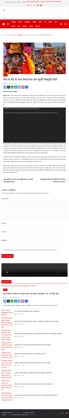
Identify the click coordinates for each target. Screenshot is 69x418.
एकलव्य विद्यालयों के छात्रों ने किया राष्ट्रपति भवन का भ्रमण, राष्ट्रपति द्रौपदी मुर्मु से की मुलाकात (36, 395)
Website (4, 240)
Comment (5, 199)
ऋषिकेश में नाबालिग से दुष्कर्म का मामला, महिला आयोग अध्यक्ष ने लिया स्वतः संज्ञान (32, 363)
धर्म (45, 22)
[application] (34, 125)
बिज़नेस (50, 22)
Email (3, 232)
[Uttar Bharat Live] (3, 24)
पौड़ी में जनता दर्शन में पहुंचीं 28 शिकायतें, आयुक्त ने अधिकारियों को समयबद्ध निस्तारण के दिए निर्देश (36, 321)
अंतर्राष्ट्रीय (27, 22)
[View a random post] (65, 24)
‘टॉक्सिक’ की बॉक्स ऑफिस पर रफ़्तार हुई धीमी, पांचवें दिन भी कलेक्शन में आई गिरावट (33, 373)
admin (14, 83)
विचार (40, 22)
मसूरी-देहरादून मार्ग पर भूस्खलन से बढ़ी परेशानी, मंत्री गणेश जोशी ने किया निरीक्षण (32, 345)
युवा (19, 26)
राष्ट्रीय (20, 22)
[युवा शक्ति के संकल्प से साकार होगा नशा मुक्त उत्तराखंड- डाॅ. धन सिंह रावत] (34, 286)
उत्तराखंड (14, 22)
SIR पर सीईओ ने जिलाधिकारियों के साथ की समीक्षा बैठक (27, 311)
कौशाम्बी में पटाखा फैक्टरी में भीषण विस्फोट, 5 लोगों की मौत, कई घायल (30, 354)
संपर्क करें (38, 26)
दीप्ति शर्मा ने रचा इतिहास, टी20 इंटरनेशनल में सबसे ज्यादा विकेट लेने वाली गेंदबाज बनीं (34, 384)
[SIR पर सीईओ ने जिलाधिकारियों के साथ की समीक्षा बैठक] (7, 312)
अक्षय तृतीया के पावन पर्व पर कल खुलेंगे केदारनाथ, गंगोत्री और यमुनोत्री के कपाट (18, 180)
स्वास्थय (24, 26)
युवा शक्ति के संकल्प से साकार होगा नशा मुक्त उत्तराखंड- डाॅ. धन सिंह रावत (31, 293)
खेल (56, 22)
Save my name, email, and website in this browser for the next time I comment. (30, 250)
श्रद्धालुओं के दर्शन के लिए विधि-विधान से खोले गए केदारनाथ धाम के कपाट (52, 180)
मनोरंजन (13, 26)
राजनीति (34, 22)
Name (4, 223)
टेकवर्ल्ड (31, 26)
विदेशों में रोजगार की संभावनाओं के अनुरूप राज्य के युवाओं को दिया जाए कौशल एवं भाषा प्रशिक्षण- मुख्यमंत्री (38, 334)
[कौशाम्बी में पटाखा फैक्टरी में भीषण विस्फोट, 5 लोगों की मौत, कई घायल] (7, 355)
